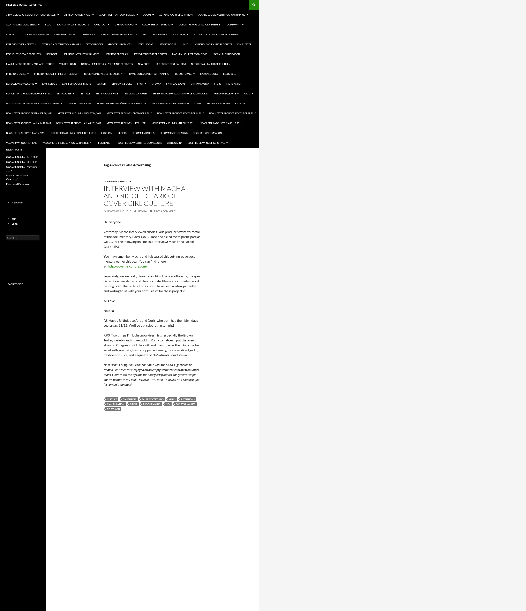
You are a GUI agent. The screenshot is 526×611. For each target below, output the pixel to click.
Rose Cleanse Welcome (20, 83)
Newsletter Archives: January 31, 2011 (78, 123)
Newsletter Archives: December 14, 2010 (180, 113)
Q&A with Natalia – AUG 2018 (22, 156)
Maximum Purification (226, 54)
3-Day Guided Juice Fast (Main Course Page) (31, 14)
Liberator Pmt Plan (116, 54)
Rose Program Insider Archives (206, 142)
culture (112, 399)
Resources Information (207, 133)
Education (179, 34)
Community (234, 24)
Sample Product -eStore (76, 83)
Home (184, 44)
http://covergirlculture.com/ (127, 266)
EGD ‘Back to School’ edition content (216, 34)
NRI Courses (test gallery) (170, 64)
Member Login (67, 64)
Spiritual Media (200, 83)
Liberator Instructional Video (81, 54)
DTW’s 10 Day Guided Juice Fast (117, 34)
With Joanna (174, 142)
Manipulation (115, 404)
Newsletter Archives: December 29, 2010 (232, 113)
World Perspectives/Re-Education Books (121, 103)
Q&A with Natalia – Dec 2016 (21, 161)
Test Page (85, 93)
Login (197, 103)
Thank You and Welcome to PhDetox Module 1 (180, 93)
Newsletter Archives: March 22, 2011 (173, 123)
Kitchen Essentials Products (23, 54)
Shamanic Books (122, 83)
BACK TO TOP (15, 284)
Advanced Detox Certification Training (221, 14)
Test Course (64, 93)
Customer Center (64, 34)
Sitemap (156, 83)
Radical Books (209, 73)
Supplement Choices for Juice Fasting (29, 93)
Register (240, 103)
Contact (11, 34)
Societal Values (185, 404)
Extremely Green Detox (20, 44)
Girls (172, 399)
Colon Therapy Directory (157, 24)
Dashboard (88, 34)
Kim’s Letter (244, 44)
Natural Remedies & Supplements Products (107, 64)
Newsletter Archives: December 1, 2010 (129, 113)
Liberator (52, 54)
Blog (48, 24)
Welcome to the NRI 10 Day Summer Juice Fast (32, 103)
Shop (140, 83)
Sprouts (125, 181)
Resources (229, 73)
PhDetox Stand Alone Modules (101, 73)
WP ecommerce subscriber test (170, 103)
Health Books (145, 44)
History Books (167, 44)
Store (217, 83)
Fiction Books (94, 44)
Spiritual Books (175, 83)
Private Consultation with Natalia (148, 73)
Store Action (234, 83)
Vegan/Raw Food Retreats (21, 142)
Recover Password (218, 103)
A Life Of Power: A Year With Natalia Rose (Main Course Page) (99, 14)
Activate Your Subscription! (176, 14)
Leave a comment (164, 211)
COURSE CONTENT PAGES (35, 34)
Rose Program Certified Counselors (140, 142)
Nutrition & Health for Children (210, 64)
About (147, 14)
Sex (168, 404)
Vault (247, 93)
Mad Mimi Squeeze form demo (190, 54)
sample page (49, 83)
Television (113, 409)
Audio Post (111, 181)
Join (14, 218)
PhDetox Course (16, 73)
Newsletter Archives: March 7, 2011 (221, 123)
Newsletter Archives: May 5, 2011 (25, 133)
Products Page (183, 73)
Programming (151, 404)
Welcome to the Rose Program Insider (66, 142)
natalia (142, 211)
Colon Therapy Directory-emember (200, 24)
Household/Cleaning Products (213, 44)
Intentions (188, 399)
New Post (143, 64)
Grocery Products (120, 44)
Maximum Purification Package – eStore (30, 64)
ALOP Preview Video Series (21, 24)
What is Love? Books (79, 103)
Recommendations (143, 133)
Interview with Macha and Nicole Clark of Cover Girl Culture (144, 195)
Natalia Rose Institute (24, 5)
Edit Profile (160, 34)
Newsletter (17, 202)
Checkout (100, 24)
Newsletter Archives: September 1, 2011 (73, 133)
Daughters (129, 399)
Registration (104, 142)
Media (133, 404)
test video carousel (135, 93)
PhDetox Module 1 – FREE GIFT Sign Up (55, 73)
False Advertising (153, 399)
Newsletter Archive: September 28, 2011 (29, 113)
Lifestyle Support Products (150, 54)
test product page (107, 93)
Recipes (122, 133)
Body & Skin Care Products (73, 24)
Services (102, 83)
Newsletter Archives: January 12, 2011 (28, 123)
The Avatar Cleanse (225, 93)
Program (106, 133)
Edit (145, 34)
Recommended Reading (174, 133)
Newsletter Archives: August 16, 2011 (79, 113)
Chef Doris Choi (124, 24)
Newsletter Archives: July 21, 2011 (126, 123)
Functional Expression (18, 184)
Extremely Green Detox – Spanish (61, 44)
